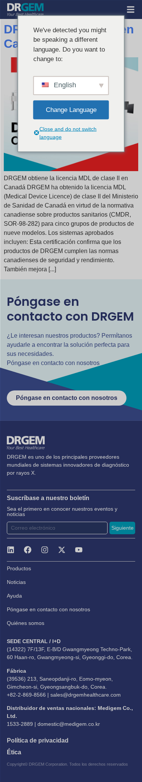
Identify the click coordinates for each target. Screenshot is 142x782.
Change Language (71, 109)
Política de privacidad (38, 740)
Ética (14, 752)
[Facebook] (27, 550)
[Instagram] (44, 550)
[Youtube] (79, 550)
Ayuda (14, 596)
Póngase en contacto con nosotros (48, 609)
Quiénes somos (25, 623)
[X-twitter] (62, 550)
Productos (19, 568)
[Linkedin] (10, 550)
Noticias (16, 582)
